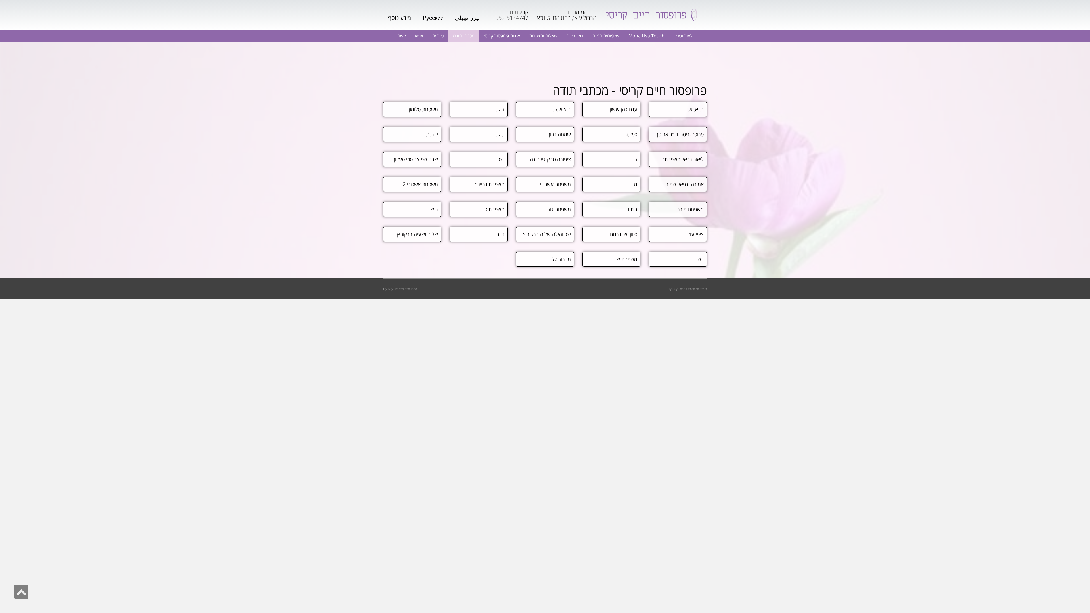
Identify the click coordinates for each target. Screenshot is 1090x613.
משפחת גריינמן (488, 184)
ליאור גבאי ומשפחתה (682, 159)
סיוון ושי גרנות (623, 234)
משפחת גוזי (559, 209)
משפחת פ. (493, 209)
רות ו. (631, 209)
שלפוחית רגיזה (605, 36)
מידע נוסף (399, 18)
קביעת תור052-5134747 (511, 15)
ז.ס (501, 159)
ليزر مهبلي (467, 18)
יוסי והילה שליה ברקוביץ (547, 234)
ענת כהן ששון (623, 109)
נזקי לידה (575, 36)
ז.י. (634, 159)
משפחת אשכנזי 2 (420, 184)
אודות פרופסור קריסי (502, 36)
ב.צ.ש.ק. (562, 109)
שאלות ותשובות (543, 36)
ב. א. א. (696, 109)
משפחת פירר (690, 209)
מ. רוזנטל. (560, 259)
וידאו (419, 36)
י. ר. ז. (432, 134)
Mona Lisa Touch (646, 36)
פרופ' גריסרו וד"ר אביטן (680, 134)
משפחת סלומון (423, 109)
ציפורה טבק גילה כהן (550, 159)
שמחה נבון (560, 134)
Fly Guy (388, 289)
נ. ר (500, 234)
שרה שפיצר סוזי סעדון (416, 159)
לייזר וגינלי (683, 36)
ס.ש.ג (631, 134)
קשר (402, 36)
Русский (433, 18)
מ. (635, 184)
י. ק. (500, 134)
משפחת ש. (626, 259)
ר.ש (434, 209)
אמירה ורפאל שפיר (685, 184)
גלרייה (438, 36)
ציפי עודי (695, 234)
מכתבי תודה (464, 36)
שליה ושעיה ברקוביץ (417, 234)
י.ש (700, 259)
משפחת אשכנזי (555, 184)
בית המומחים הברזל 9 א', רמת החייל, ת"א (566, 15)
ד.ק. (500, 109)
